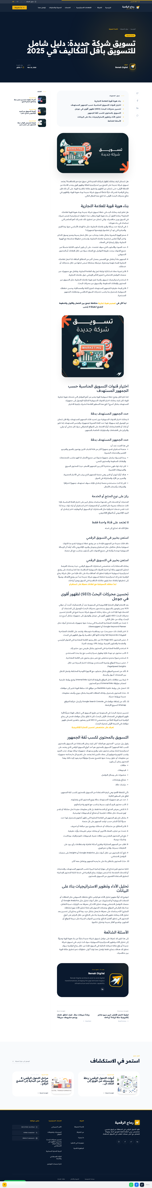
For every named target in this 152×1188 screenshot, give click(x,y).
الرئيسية (108, 7)
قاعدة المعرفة (113, 29)
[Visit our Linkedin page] (137, 1141)
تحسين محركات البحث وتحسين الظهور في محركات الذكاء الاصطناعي (54, 1143)
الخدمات (68, 7)
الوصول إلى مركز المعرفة (22, 1061)
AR (13, 1)
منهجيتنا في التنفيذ (77, 1143)
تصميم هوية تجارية (107, 303)
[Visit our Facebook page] (125, 1141)
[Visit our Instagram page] (119, 1141)
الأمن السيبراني (56, 1127)
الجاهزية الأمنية (79, 1148)
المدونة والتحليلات (55, 7)
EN (18, 1)
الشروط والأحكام (75, 1179)
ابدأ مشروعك (18, 7)
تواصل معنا (42, 7)
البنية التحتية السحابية (54, 1151)
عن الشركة (80, 1132)
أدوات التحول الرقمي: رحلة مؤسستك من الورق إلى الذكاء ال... (99, 1080)
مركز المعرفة (124, 29)
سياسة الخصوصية (90, 1179)
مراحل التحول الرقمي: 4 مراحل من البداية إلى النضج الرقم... (32, 1080)
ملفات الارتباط (61, 1179)
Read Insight (109, 1093)
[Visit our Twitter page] (131, 1141)
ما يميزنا (81, 1137)
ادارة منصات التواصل (54, 1164)
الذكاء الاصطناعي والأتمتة (56, 1158)
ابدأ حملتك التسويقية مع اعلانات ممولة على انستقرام (92, 584)
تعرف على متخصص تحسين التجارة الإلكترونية (93, 727)
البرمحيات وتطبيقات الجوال (54, 1133)
